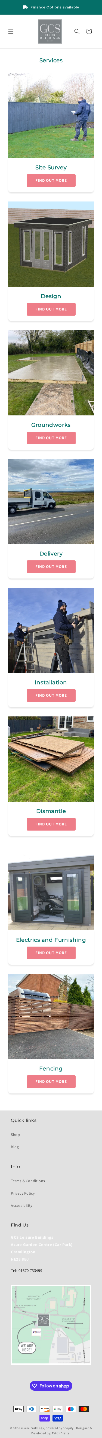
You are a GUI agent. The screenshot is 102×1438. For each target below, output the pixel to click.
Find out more (51, 180)
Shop (15, 1134)
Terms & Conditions (28, 1180)
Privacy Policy (23, 1193)
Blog (15, 1146)
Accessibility (21, 1205)
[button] (11, 31)
